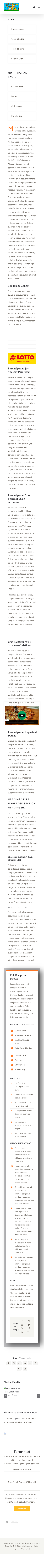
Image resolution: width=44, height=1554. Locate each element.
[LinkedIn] (29, 1325)
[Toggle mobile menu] (39, 7)
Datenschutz (26, 1549)
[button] (5, 1396)
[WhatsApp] (22, 1328)
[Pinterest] (29, 1328)
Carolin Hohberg (15, 1546)
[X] (29, 1321)
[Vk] (22, 1332)
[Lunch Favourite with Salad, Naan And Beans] (12, 1388)
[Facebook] (22, 1321)
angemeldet (17, 1418)
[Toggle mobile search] (34, 7)
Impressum (17, 1549)
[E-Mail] (28, 1332)
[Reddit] (22, 1325)
